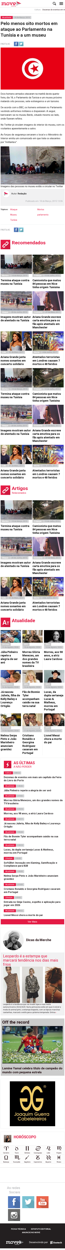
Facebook (16, 44)
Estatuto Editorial (41, 1229)
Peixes (59, 1162)
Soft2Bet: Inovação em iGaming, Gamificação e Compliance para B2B (30, 864)
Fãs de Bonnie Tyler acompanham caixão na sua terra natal (31, 699)
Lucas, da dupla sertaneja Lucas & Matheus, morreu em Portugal (53, 700)
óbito (26, 644)
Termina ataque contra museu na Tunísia (15, 282)
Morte (36, 352)
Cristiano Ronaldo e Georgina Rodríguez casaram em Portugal (30, 744)
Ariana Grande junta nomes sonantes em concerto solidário (13, 360)
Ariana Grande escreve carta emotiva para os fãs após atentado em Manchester (46, 322)
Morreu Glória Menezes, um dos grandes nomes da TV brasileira (31, 659)
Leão (48, 1153)
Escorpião (16, 1162)
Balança (6, 1162)
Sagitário (27, 1162)
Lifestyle (8, 858)
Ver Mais (32, 921)
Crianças (38, 276)
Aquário (48, 1162)
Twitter (21, 44)
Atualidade (6, 17)
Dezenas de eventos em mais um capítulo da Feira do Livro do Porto (32, 779)
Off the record (15, 1022)
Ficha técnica (18, 1229)
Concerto (38, 312)
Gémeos (27, 1153)
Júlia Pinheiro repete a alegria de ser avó (9, 657)
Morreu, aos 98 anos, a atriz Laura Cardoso (53, 655)
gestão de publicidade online (56, 1242)
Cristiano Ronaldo (31, 728)
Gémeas (5, 644)
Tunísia (13, 220)
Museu (13, 215)
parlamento (43, 215)
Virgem (58, 1153)
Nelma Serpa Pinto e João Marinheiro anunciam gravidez (9, 742)
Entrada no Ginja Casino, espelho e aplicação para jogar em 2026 (32, 904)
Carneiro (6, 1153)
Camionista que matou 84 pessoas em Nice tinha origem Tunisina (46, 284)
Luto (4, 352)
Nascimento (7, 684)
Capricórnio (38, 1162)
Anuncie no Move (31, 1232)
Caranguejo (38, 1153)
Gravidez (6, 728)
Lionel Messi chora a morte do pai (53, 739)
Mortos (40, 209)
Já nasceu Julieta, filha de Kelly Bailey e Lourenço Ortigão (10, 699)
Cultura (29, 10)
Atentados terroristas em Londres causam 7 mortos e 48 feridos (46, 360)
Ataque (13, 209)
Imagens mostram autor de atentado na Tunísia (16, 318)
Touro (17, 1153)
